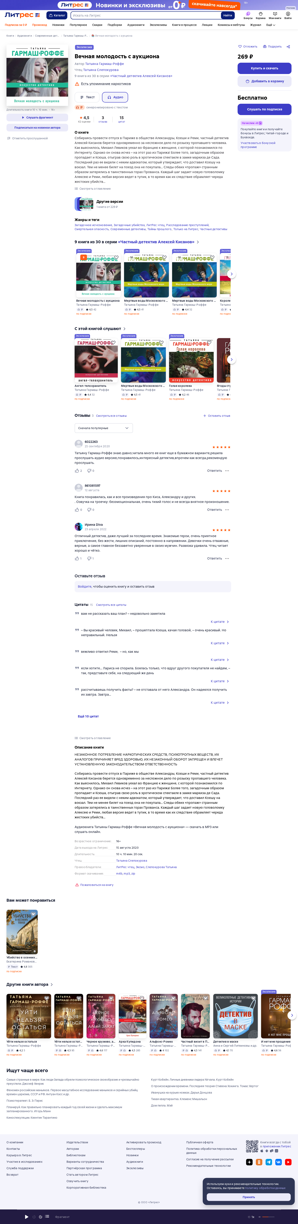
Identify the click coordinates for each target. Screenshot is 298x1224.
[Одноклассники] (259, 1162)
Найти (227, 15)
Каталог (59, 15)
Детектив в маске (225, 1041)
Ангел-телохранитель (90, 386)
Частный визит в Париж (195, 1041)
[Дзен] (249, 1162)
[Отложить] (116, 257)
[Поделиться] (289, 46)
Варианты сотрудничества (85, 1162)
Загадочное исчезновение (93, 225)
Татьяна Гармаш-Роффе (93, 305)
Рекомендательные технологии (208, 1166)
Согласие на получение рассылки (210, 1159)
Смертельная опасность (92, 229)
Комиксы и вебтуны (231, 25)
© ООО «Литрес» (149, 1202)
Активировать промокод (143, 1142)
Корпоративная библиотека (86, 1187)
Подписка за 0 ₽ (16, 25)
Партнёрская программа (84, 1168)
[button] (84, 119)
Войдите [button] (84, 586)
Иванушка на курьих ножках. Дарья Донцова (181, 1092)
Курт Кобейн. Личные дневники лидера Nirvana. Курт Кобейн (192, 1079)
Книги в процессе (184, 25)
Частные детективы (213, 229)
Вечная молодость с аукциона (98, 301)
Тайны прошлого (159, 229)
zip (133, 873)
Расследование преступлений (187, 225)
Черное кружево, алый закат (101, 1041)
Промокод (39, 25)
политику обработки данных (265, 1188)
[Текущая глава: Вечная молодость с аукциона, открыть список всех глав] (47, 1216)
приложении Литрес (277, 1146)
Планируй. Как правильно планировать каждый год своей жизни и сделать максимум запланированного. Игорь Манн (64, 1109)
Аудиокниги (136, 25)
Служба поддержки (20, 1168)
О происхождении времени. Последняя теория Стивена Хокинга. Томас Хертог (205, 1086)
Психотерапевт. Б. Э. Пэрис (24, 1100)
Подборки (115, 25)
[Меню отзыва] (227, 471)
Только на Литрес (185, 229)
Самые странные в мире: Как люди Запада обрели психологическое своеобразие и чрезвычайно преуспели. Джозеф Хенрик (72, 1081)
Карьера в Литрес (19, 1155)
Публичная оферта (199, 1142)
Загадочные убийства (129, 225)
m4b (119, 873)
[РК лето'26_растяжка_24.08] (149, 5)
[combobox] (145, 15)
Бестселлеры (135, 1149)
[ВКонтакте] (278, 1162)
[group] (153, 443)
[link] (147, 441)
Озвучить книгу (77, 1181)
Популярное (78, 25)
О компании (14, 1142)
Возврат (12, 1174)
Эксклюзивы (158, 25)
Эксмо (140, 867)
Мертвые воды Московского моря (146, 301)
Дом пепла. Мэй (162, 1105)
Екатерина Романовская (22, 961)
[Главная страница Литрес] (22, 15)
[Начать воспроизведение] (27, 1217)
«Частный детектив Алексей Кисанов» (141, 76)
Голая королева (180, 386)
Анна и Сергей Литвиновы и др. (235, 1045)
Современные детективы (128, 229)
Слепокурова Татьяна (161, 867)
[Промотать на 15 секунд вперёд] (40, 1216)
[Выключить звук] (260, 1217)
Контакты (13, 1149)
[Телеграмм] (269, 1162)
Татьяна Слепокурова (131, 860)
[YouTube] (288, 1162)
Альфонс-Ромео (161, 1041)
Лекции (207, 25)
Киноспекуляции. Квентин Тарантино (31, 1117)
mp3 (127, 873)
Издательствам (77, 1142)
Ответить (214, 471)
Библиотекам (76, 1155)
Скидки (97, 25)
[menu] (104, 428)
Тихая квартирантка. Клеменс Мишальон (179, 1099)
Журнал (255, 25)
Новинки (58, 25)
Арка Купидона (130, 1041)
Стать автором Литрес (82, 1174)
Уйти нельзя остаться (21, 1041)
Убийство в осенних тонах (22, 957)
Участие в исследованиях (24, 1162)
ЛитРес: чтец (155, 225)
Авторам (72, 1149)
